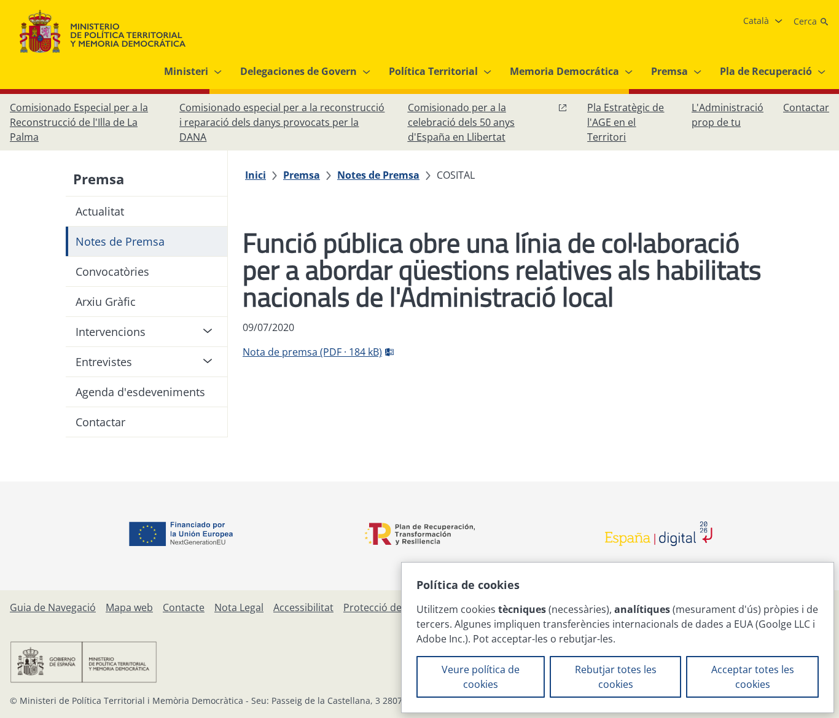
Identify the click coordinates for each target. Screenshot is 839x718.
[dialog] (617, 637)
